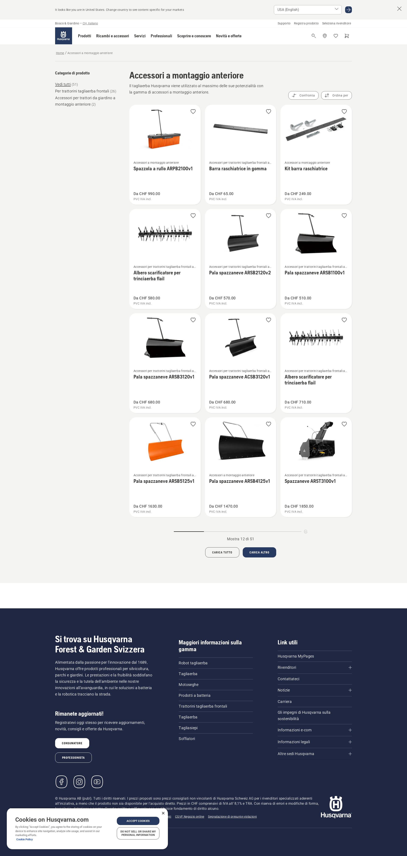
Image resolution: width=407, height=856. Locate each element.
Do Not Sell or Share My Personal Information (138, 833)
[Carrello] (347, 36)
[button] (84, 35)
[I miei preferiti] (336, 36)
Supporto (284, 23)
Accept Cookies (138, 820)
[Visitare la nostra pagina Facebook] (61, 781)
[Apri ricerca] (314, 36)
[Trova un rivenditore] (325, 36)
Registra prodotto (306, 23)
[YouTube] (97, 781)
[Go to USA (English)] (348, 9)
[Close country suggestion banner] (399, 8)
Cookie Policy (24, 839)
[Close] (163, 813)
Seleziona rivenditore (336, 23)
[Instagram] (79, 781)
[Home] (63, 35)
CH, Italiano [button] (90, 23)
